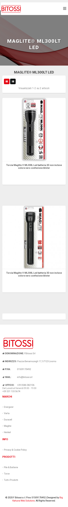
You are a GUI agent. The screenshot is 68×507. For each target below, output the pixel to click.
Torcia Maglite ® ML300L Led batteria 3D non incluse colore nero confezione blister (34, 274)
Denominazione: (14, 353)
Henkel (7, 432)
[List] (13, 81)
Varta (6, 413)
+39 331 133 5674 (11, 391)
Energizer (9, 407)
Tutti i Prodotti (11, 480)
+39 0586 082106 (25, 385)
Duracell (8, 419)
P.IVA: (8, 369)
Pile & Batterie (11, 467)
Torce (7, 473)
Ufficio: (9, 385)
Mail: (8, 377)
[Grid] (7, 81)
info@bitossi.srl (24, 377)
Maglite (7, 426)
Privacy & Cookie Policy (15, 450)
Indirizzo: (11, 361)
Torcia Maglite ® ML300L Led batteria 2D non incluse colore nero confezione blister (34, 166)
